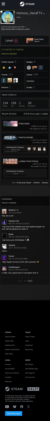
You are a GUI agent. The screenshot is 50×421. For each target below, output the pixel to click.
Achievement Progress (15, 147)
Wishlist (37, 183)
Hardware (29, 345)
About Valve (30, 337)
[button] (11, 40)
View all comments (9, 203)
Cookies (8, 377)
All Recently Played (24, 183)
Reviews (45, 183)
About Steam (10, 337)
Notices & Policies (12, 373)
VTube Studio (24, 123)
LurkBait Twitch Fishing (28, 161)
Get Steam (29, 364)
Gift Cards (9, 354)
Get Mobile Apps (13, 413)
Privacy (8, 364)
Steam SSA (9, 341)
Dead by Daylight (26, 137)
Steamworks (10, 345)
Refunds (8, 381)
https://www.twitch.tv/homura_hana (15, 29)
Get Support (30, 373)
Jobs (27, 341)
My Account (30, 377)
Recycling (29, 349)
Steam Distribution (12, 349)
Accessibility (10, 369)
